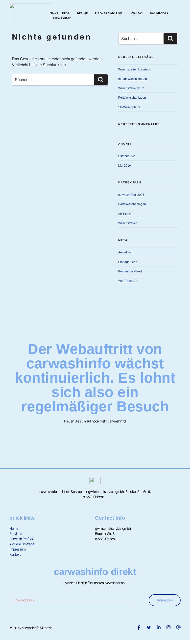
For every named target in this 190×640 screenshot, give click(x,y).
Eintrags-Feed (127, 262)
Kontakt (14, 554)
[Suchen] (101, 79)
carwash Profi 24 (21, 539)
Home (13, 528)
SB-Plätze (125, 214)
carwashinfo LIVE (109, 13)
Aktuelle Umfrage (21, 544)
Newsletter (62, 18)
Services (15, 533)
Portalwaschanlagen (132, 97)
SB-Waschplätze (129, 107)
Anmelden (125, 252)
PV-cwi (136, 13)
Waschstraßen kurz (131, 88)
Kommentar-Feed (130, 271)
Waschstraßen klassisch (134, 69)
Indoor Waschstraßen (132, 79)
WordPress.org (128, 281)
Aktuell (82, 13)
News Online (59, 13)
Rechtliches (159, 13)
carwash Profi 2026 (131, 195)
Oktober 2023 (127, 156)
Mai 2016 (124, 165)
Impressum (17, 549)
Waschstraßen (128, 223)
